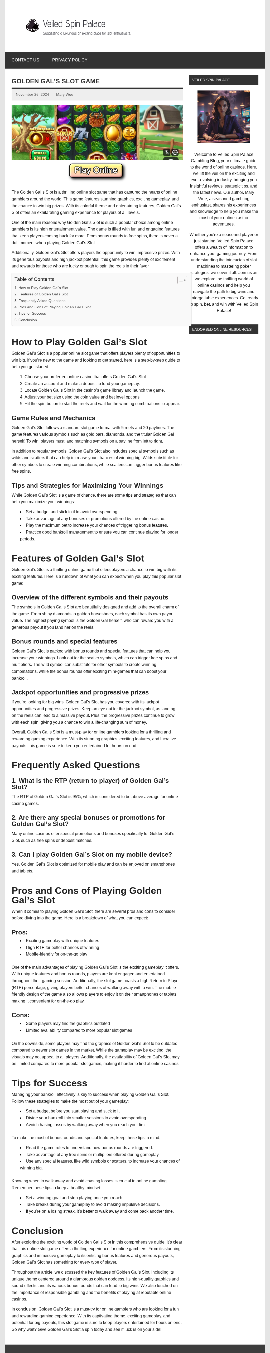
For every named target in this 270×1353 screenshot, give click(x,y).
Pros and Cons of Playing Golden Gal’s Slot (54, 307)
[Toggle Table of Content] (179, 280)
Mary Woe (64, 94)
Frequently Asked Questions (41, 301)
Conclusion (27, 320)
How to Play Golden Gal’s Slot (43, 288)
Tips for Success (32, 313)
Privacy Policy (70, 60)
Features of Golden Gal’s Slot (43, 294)
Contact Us (25, 60)
